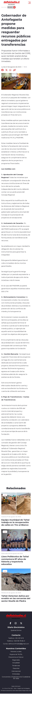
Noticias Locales (16, 651)
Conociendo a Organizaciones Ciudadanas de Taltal (16, 677)
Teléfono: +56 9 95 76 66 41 (16, 641)
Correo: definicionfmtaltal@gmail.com (16, 644)
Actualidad (16, 663)
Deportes (16, 668)
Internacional (16, 671)
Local (5, 495)
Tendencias (16, 665)
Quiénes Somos (16, 630)
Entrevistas (16, 674)
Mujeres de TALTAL (16, 654)
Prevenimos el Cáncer (16, 657)
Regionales (16, 660)
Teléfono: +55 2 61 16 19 (16, 638)
